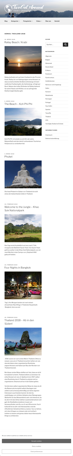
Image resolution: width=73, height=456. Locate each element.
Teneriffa (48, 113)
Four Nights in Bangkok (17, 267)
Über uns (48, 21)
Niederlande (49, 95)
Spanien (47, 109)
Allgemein (48, 56)
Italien (47, 88)
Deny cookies (36, 446)
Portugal (48, 102)
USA (46, 120)
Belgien (47, 60)
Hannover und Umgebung (53, 84)
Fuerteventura (49, 77)
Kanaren (48, 91)
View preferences (37, 451)
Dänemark (48, 63)
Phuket (8, 156)
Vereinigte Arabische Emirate (54, 124)
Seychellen (48, 106)
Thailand (48, 116)
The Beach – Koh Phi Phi (18, 103)
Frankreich (48, 74)
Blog (6, 21)
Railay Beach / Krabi (15, 42)
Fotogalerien (27, 21)
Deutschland (49, 67)
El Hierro (48, 70)
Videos (38, 21)
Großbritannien (50, 81)
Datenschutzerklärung (52, 138)
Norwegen (48, 99)
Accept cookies (36, 441)
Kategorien (14, 21)
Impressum (48, 135)
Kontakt (57, 21)
